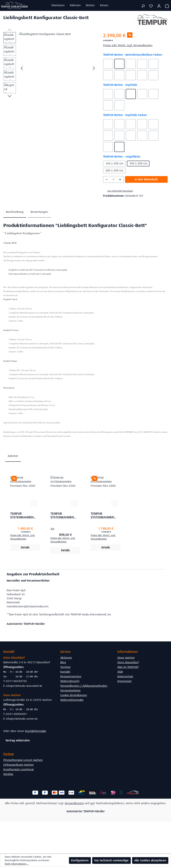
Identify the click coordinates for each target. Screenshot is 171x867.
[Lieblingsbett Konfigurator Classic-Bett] (57, 68)
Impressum (124, 681)
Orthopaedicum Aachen (18, 764)
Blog (63, 662)
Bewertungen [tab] (39, 212)
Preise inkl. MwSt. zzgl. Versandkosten (127, 45)
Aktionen (66, 657)
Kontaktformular (35, 731)
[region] (50, 68)
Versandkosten (74, 803)
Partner (8, 754)
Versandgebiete (70, 690)
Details (25, 547)
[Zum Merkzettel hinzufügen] (34, 503)
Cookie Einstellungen (73, 695)
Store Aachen (126, 657)
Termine (65, 667)
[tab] (14, 212)
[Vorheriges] (21, 68)
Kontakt (65, 671)
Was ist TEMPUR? (128, 667)
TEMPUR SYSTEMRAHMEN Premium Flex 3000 (104, 515)
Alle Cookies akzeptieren (150, 860)
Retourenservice (70, 676)
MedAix (8, 774)
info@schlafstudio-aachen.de (22, 718)
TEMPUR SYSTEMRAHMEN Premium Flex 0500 (64, 515)
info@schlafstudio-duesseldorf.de (24, 685)
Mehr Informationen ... (17, 863)
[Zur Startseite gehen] (14, 5)
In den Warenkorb (146, 179)
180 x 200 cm (138, 163)
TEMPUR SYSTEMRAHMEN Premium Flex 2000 (24, 515)
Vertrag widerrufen (18, 740)
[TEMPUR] (151, 19)
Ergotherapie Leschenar (18, 769)
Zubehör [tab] (13, 456)
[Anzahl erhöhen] (120, 179)
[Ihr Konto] (159, 6)
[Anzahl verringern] (106, 179)
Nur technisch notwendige (111, 860)
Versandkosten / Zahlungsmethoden (83, 686)
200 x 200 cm (114, 170)
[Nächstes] (93, 68)
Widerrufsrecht (69, 681)
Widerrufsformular (71, 700)
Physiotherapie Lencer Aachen (23, 760)
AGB (120, 671)
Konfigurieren (80, 860)
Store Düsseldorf (128, 662)
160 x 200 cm (114, 163)
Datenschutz (125, 676)
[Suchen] (143, 6)
